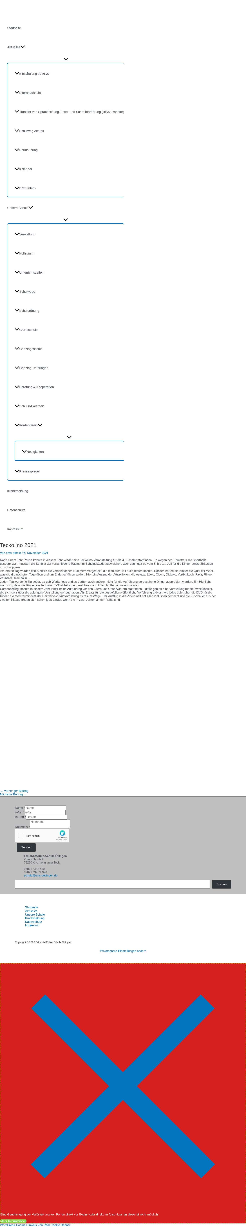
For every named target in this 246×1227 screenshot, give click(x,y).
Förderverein (28, 425)
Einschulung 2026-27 (34, 73)
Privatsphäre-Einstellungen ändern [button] (123, 951)
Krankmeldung (17, 491)
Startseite (14, 28)
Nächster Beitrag (13, 794)
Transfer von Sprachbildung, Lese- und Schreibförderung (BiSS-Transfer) (71, 112)
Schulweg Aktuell (31, 131)
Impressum (15, 529)
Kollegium (26, 253)
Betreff (20, 817)
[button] (22, 47)
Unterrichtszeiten (31, 272)
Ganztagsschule (31, 349)
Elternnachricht (30, 93)
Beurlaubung (28, 150)
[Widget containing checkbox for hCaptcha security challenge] (42, 835)
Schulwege (27, 291)
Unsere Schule (17, 208)
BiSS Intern (27, 188)
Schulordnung (29, 311)
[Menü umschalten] (65, 59)
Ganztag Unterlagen (33, 368)
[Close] (123, 1208)
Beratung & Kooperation (36, 387)
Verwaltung (27, 234)
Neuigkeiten (35, 452)
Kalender (25, 169)
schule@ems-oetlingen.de (40, 875)
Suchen (221, 884)
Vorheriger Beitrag (14, 791)
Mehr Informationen (13, 1221)
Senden (26, 847)
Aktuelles (13, 47)
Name (20, 807)
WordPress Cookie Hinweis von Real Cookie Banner (35, 1225)
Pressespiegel (29, 471)
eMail (19, 812)
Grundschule (28, 330)
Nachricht (22, 827)
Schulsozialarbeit (31, 406)
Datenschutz (16, 510)
